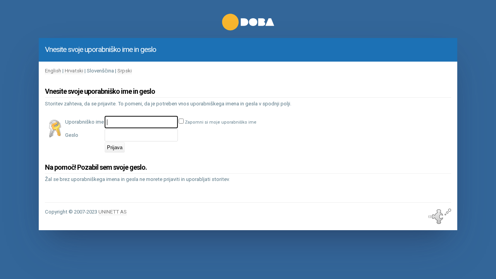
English (53, 71)
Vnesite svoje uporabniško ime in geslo (100, 49)
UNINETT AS (112, 212)
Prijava (114, 147)
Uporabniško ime (84, 122)
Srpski (124, 71)
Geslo (71, 135)
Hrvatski (74, 71)
